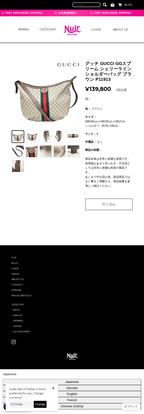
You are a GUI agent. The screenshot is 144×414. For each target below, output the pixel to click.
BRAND (23, 29)
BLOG (128, 4)
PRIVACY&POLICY (21, 295)
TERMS (15, 273)
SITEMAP (16, 290)
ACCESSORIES (21, 331)
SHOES (17, 326)
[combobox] (86, 4)
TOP (13, 257)
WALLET (17, 315)
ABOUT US (120, 29)
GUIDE (96, 29)
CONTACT (17, 284)
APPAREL (18, 320)
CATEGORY (48, 29)
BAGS (16, 309)
